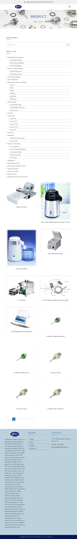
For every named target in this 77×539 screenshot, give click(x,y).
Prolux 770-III (14, 127)
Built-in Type (13, 110)
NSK (11, 88)
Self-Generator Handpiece (17, 63)
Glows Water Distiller (16, 152)
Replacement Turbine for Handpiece (17, 82)
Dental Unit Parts (12, 174)
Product (32, 445)
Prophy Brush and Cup (14, 163)
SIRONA (12, 93)
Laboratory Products (13, 168)
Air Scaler (10, 113)
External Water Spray (16, 71)
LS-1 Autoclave (14, 146)
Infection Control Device (14, 143)
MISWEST (13, 99)
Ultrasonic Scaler (12, 102)
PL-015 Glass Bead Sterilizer (18, 149)
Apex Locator (14, 141)
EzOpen (55, 537)
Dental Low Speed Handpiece (15, 68)
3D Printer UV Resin (13, 171)
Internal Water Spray (15, 74)
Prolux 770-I (13, 121)
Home (35, 21)
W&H (12, 90)
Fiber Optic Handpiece (16, 60)
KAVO (12, 85)
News (31, 442)
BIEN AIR (13, 96)
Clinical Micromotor (13, 79)
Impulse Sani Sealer (15, 155)
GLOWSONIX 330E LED (17, 107)
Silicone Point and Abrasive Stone (17, 166)
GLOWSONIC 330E (15, 104)
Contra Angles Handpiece (14, 77)
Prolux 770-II (14, 124)
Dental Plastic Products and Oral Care (18, 177)
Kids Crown (11, 132)
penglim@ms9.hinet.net (61, 447)
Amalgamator (11, 160)
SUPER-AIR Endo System (17, 138)
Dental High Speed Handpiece (15, 57)
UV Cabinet (13, 157)
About (31, 439)
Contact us (33, 448)
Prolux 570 (13, 130)
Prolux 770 (13, 118)
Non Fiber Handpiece (16, 65)
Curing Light (11, 116)
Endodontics (11, 135)
